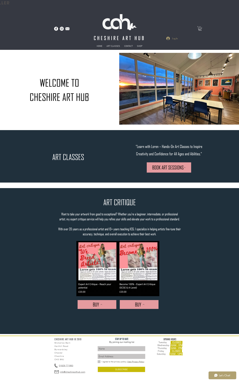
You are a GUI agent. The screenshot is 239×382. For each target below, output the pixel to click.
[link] (200, 28)
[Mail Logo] (67, 29)
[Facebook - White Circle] (56, 29)
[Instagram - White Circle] (62, 29)
